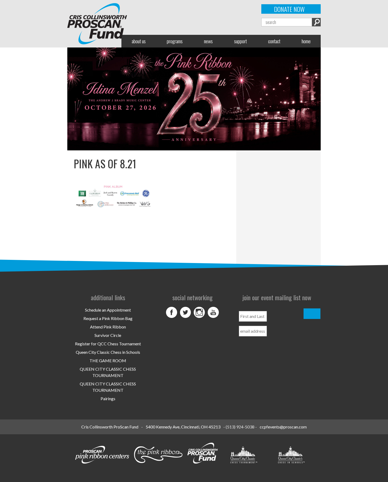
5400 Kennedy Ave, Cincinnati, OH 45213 (183, 426)
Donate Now (289, 9)
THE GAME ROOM (107, 360)
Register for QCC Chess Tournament (108, 343)
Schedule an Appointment (108, 309)
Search (316, 22)
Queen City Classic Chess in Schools (108, 352)
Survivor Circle (107, 335)
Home (306, 41)
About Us (139, 41)
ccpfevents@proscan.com (283, 426)
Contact (274, 41)
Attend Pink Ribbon (108, 326)
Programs (175, 41)
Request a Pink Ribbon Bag (108, 318)
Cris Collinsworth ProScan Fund (109, 426)
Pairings (108, 398)
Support (240, 41)
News (208, 41)
